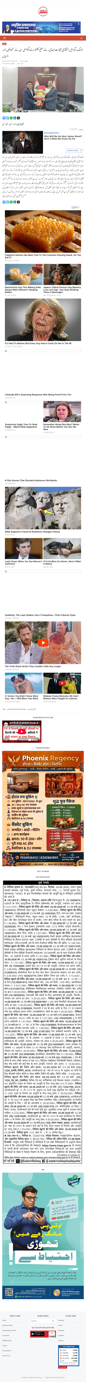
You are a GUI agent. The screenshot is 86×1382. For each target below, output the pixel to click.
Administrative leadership (17, 709)
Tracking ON (72, 1364)
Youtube (60, 1340)
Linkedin (61, 1335)
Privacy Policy (6, 1350)
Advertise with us (7, 1325)
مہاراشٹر (4, 44)
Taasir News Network (10, 61)
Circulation (5, 1335)
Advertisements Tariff (9, 1330)
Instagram (61, 1330)
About (4, 1320)
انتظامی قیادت (32, 709)
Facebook (61, 1320)
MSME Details (6, 1340)
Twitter (60, 1325)
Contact (4, 1345)
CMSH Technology (35, 1377)
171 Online (65, 1364)
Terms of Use (6, 1355)
